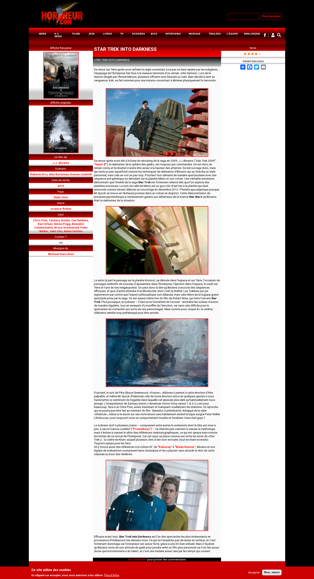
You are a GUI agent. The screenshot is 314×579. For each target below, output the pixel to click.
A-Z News (58, 35)
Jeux (91, 33)
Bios (154, 33)
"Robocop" (165, 447)
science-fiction (60, 208)
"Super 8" (100, 164)
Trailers (215, 33)
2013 (60, 186)
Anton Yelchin (73, 231)
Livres (107, 33)
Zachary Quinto (59, 220)
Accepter (254, 572)
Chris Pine (40, 220)
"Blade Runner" (185, 447)
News (42, 33)
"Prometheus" (141, 429)
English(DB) (252, 33)
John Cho (55, 231)
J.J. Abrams (61, 162)
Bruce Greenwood (66, 227)
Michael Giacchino (61, 254)
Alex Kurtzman (59, 174)
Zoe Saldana (79, 220)
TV (121, 33)
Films (76, 33)
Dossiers (138, 33)
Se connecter (137, 559)
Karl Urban (45, 224)
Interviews (173, 33)
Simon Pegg (62, 224)
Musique (194, 33)
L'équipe (232, 33)
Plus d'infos (111, 575)
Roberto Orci (39, 174)
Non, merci (272, 572)
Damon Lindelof (81, 174)
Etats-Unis (61, 197)
